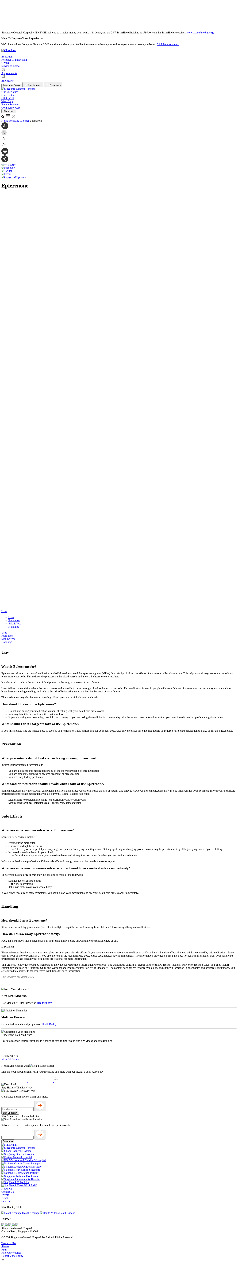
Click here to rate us (168, 44)
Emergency (55, 85)
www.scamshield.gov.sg (200, 32)
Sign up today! (10, 1112)
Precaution (14, 620)
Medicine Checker (19, 120)
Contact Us (7, 1191)
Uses (11, 617)
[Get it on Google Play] (41, 1081)
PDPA (5, 1249)
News (4, 1197)
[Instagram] (10, 1225)
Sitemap (5, 1246)
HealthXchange (30, 1212)
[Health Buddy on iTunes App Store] (14, 1081)
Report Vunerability (12, 1255)
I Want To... (9, 111)
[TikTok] (13, 1225)
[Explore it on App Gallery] (66, 1081)
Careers (5, 1201)
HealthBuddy (44, 1002)
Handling (13, 626)
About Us (6, 1188)
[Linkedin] (16, 1225)
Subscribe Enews (11, 85)
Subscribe (8, 1141)
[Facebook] (3, 1225)
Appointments (34, 85)
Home (5, 120)
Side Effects (15, 623)
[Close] (2, 1259)
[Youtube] (6, 1225)
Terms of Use (8, 1243)
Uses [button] (4, 611)
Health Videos (67, 1212)
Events (5, 1194)
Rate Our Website (11, 1252)
